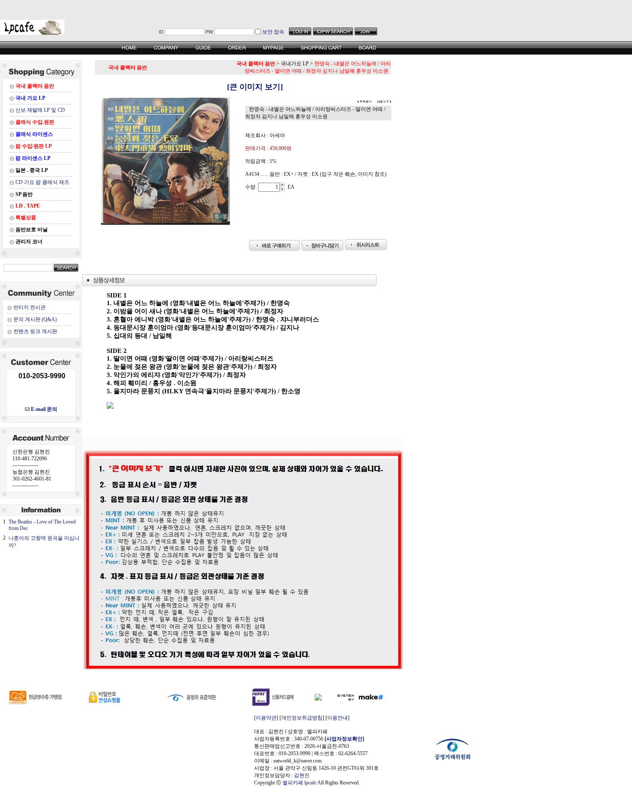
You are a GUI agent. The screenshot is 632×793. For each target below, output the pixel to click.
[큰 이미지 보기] (243, 87)
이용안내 (337, 718)
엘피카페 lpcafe (299, 783)
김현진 (302, 775)
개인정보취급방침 (301, 718)
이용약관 (266, 718)
